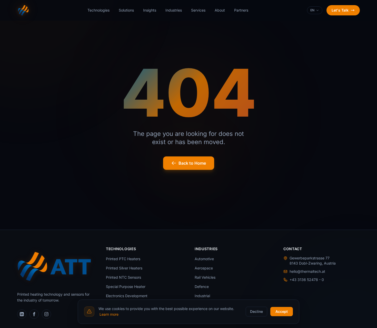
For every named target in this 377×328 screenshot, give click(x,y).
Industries (173, 10)
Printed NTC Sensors (123, 277)
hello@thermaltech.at (307, 271)
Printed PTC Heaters (123, 259)
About (220, 10)
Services (198, 10)
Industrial (202, 296)
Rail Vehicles (205, 277)
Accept (281, 311)
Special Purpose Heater (125, 286)
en (312, 10)
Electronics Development (126, 296)
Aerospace (204, 268)
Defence (202, 286)
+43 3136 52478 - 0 (307, 279)
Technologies (98, 10)
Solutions (126, 10)
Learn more (109, 314)
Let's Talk (340, 10)
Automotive (204, 259)
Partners (241, 10)
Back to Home (192, 163)
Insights (149, 10)
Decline (256, 311)
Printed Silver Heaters (124, 268)
